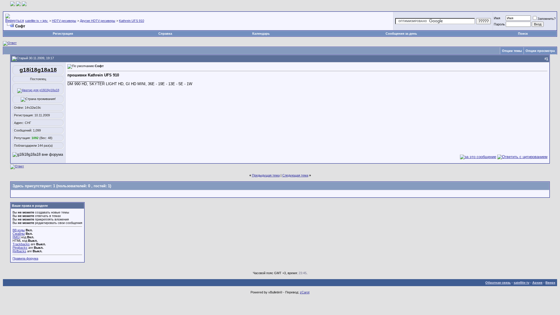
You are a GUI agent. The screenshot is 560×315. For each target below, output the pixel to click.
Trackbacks (21, 244)
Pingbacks (20, 247)
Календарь (261, 33)
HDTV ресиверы (64, 20)
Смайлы (19, 233)
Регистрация (63, 33)
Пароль (499, 24)
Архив (537, 282)
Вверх (550, 282)
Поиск (523, 33)
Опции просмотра (540, 50)
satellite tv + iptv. (36, 20)
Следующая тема (295, 175)
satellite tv (521, 282)
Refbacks (19, 251)
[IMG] (16, 237)
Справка (165, 33)
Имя (497, 18)
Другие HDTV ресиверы (97, 20)
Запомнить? (547, 18)
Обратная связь (498, 282)
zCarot (304, 292)
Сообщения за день (401, 33)
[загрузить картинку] (12, 5)
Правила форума (25, 258)
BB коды (19, 230)
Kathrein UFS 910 (131, 20)
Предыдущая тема (266, 175)
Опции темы (512, 50)
